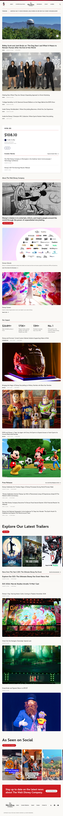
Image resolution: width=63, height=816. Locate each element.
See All (7, 148)
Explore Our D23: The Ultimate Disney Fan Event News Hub (25, 577)
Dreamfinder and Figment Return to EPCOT (15, 688)
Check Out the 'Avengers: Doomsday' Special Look (16, 641)
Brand (3, 387)
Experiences (5, 340)
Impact (46, 4)
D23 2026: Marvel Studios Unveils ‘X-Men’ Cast (20, 584)
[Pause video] (57, 36)
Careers (52, 4)
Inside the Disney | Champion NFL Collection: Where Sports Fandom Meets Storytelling (27, 116)
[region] (32, 551)
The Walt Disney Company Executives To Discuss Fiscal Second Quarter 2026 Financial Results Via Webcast (30, 503)
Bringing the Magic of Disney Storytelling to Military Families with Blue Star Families (27, 385)
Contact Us (44, 805)
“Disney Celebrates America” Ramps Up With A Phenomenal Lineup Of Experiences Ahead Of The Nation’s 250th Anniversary (30, 495)
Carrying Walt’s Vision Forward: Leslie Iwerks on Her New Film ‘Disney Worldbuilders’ (34, 11)
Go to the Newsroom (51, 791)
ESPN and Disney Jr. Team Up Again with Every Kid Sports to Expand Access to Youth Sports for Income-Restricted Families (30, 433)
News (3, 50)
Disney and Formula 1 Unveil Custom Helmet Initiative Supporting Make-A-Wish (25, 338)
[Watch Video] (12, 551)
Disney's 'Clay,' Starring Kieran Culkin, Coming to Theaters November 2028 (24, 594)
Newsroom (39, 4)
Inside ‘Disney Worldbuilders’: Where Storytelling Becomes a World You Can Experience (27, 109)
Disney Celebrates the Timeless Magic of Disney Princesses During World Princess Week (27, 487)
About (11, 4)
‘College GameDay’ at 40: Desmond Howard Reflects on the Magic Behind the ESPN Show (28, 102)
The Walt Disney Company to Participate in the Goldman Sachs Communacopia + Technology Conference (28, 160)
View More (5, 531)
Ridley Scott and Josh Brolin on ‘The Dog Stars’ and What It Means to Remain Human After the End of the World (29, 47)
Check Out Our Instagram (9, 745)
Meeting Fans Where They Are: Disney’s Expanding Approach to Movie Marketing (26, 95)
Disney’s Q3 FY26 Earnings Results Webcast (17, 168)
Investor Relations (20, 4)
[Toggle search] (60, 4)
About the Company (7, 223)
